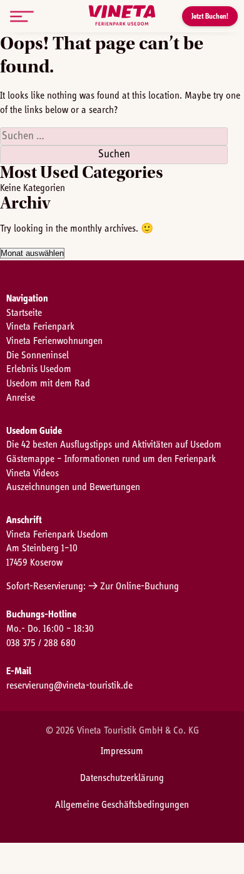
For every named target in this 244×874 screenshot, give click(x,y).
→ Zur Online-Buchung (133, 586)
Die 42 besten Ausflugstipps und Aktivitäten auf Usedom (113, 444)
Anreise (20, 398)
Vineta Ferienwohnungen (54, 341)
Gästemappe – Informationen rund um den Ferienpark (111, 459)
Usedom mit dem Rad (48, 383)
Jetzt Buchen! (209, 16)
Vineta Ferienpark (40, 326)
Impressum (122, 751)
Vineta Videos (32, 473)
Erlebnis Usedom (38, 369)
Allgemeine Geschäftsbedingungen (122, 805)
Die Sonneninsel (37, 355)
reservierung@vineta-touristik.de (69, 685)
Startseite (24, 313)
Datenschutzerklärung (122, 778)
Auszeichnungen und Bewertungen (73, 487)
